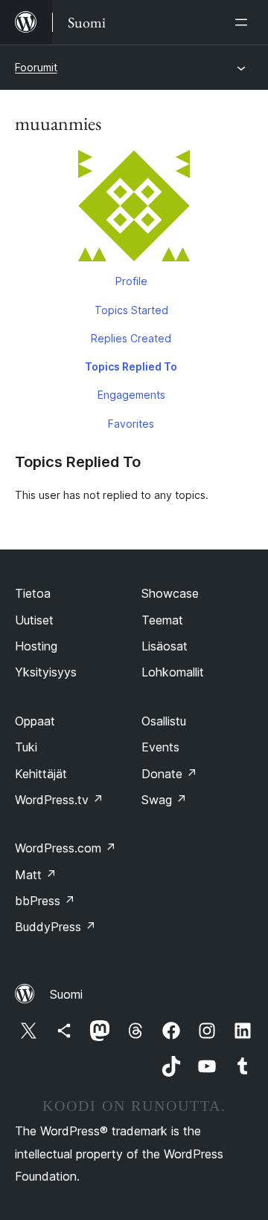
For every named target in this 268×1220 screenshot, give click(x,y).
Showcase (170, 593)
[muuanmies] (134, 208)
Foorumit (36, 67)
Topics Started (131, 310)
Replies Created (131, 338)
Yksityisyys (46, 672)
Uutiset (34, 620)
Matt (36, 874)
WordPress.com (65, 848)
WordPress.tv (59, 799)
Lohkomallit (172, 672)
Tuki (26, 747)
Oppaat (35, 721)
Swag (164, 799)
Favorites (131, 423)
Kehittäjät (41, 773)
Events (160, 747)
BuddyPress (55, 926)
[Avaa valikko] (244, 22)
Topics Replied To (131, 366)
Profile (131, 281)
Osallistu (163, 721)
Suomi (66, 994)
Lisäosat (164, 646)
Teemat (162, 620)
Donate (169, 773)
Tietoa (33, 593)
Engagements (131, 394)
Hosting (36, 646)
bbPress (45, 900)
